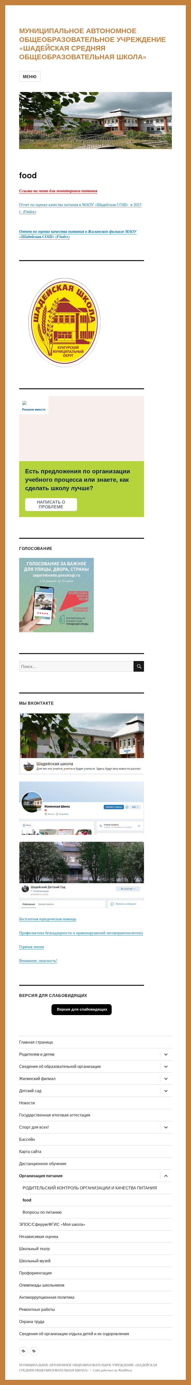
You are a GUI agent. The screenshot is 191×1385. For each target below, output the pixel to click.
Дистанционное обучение (42, 1163)
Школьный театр (34, 1248)
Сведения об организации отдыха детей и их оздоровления (74, 1333)
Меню (30, 76)
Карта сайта (30, 1151)
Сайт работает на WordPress (112, 1370)
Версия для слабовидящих (81, 1009)
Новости (27, 1103)
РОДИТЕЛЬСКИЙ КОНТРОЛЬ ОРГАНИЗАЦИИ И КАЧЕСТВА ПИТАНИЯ (90, 1188)
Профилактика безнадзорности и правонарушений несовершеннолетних (81, 932)
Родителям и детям (36, 1054)
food (27, 1200)
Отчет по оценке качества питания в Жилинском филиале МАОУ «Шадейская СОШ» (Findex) (78, 234)
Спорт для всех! (34, 1127)
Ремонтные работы (37, 1309)
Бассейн (27, 1139)
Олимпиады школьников (41, 1285)
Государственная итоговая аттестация (54, 1115)
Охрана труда (31, 1321)
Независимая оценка (38, 1236)
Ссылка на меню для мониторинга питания (58, 190)
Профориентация (35, 1273)
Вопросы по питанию (42, 1212)
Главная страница (36, 1042)
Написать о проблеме (51, 504)
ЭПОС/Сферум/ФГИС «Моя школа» (52, 1224)
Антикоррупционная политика (46, 1297)
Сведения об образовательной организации (60, 1066)
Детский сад (30, 1090)
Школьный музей (34, 1261)
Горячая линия (31, 946)
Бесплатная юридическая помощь (47, 918)
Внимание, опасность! (38, 960)
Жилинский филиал (37, 1078)
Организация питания (40, 1175)
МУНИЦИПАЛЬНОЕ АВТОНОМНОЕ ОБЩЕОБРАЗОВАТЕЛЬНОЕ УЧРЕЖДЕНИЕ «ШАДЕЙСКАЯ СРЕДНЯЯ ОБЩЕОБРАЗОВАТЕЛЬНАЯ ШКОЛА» (92, 43)
